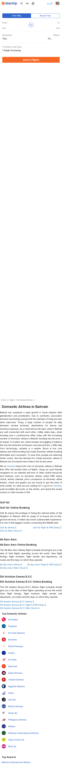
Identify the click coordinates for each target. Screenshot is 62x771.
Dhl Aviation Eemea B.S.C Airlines (16, 601)
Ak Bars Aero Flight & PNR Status (43, 564)
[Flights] (21, 4)
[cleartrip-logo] (9, 4)
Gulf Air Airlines (7, 527)
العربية (49, 3)
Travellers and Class (12, 47)
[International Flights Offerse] (33, 4)
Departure (7, 35)
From (4, 22)
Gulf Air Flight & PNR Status (46, 527)
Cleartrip (11, 466)
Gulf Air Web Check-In (11, 530)
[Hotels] (27, 4)
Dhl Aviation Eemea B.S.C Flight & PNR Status (22, 605)
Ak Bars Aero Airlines (10, 564)
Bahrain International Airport (16, 762)
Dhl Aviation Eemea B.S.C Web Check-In (20, 608)
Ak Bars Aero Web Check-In (14, 567)
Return (56, 35)
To (58, 22)
